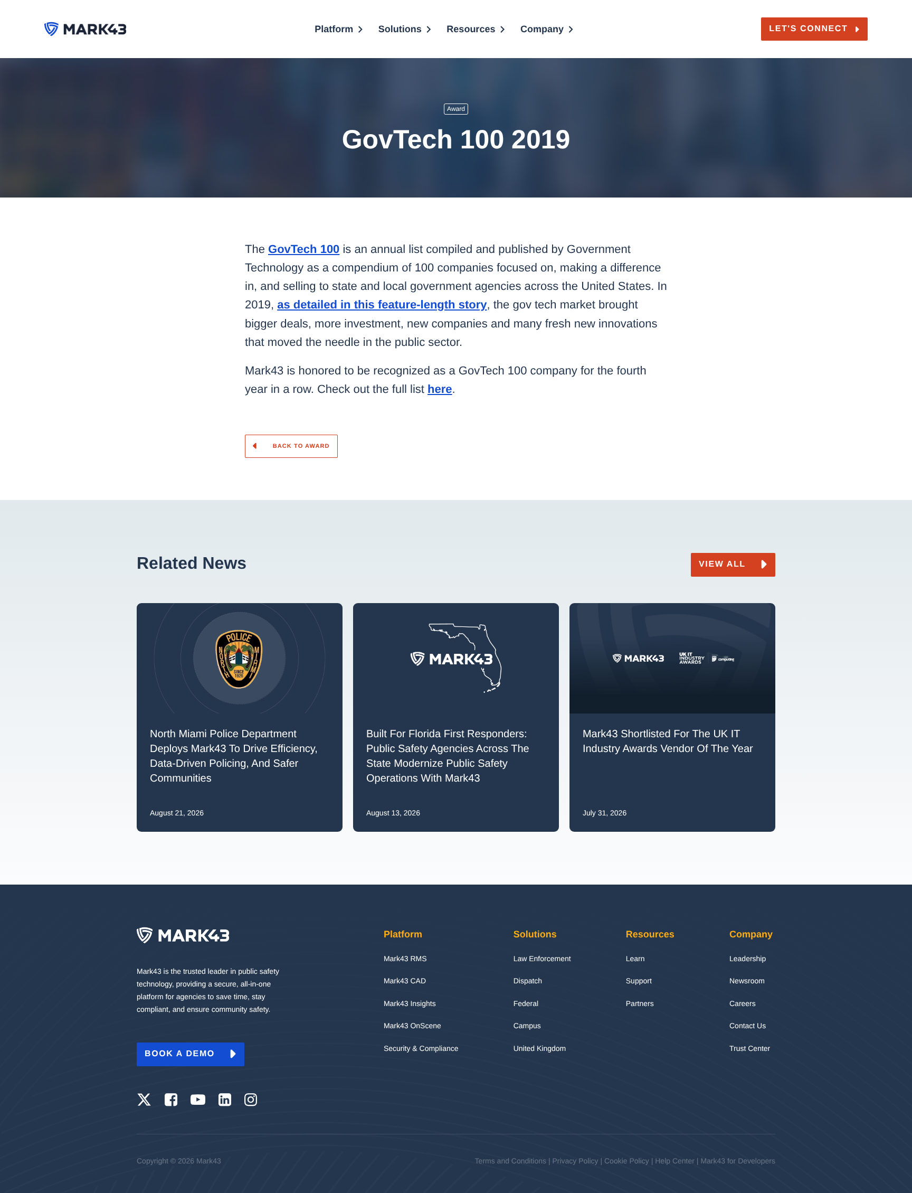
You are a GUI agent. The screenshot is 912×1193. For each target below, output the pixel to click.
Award (456, 108)
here (440, 389)
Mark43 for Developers (737, 1161)
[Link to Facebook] (171, 1100)
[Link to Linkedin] (224, 1100)
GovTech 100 (303, 249)
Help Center (675, 1161)
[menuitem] (339, 44)
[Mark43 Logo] (85, 29)
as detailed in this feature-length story (382, 304)
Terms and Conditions (510, 1161)
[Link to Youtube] (198, 1100)
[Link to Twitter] (144, 1100)
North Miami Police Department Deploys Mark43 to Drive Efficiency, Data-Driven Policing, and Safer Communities (234, 756)
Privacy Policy (575, 1161)
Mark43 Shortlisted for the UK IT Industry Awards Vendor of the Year (669, 741)
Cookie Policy (626, 1161)
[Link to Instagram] (250, 1100)
